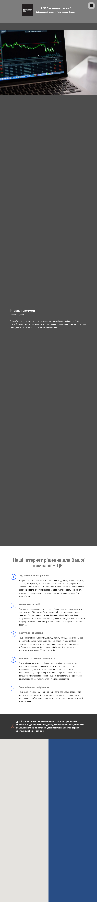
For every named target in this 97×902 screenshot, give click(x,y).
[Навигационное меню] (91, 5)
